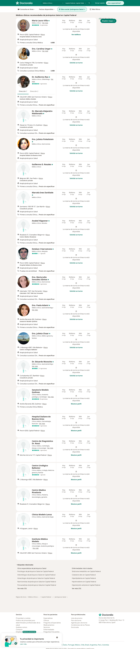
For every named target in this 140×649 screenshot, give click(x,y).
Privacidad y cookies (23, 618)
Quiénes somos (21, 627)
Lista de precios (76, 618)
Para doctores (76, 620)
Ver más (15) (76, 588)
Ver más (45, 23)
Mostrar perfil (76, 404)
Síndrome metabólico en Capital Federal (86, 571)
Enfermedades (49, 630)
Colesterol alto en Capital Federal (84, 575)
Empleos (25, 632)
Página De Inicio (21, 597)
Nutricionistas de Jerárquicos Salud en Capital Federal (36, 582)
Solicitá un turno (76, 63)
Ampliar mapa (107, 21)
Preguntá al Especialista (52, 623)
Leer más (23, 644)
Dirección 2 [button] (34, 91)
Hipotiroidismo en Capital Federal (84, 582)
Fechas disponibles (46, 9)
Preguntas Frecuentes (51, 632)
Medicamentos (49, 625)
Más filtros (96, 9)
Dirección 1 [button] (23, 91)
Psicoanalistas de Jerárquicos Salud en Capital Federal (36, 585)
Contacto (19, 630)
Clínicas (46, 620)
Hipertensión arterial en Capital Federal (86, 585)
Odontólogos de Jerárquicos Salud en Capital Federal (36, 575)
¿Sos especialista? (114, 3)
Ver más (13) (22, 588)
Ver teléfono (76, 34)
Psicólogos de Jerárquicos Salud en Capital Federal (35, 571)
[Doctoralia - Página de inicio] (28, 3)
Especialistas (48, 618)
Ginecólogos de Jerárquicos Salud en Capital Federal (36, 578)
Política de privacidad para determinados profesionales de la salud (28, 622)
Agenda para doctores (79, 623)
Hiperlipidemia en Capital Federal (84, 578)
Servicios (47, 627)
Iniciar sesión (100, 3)
